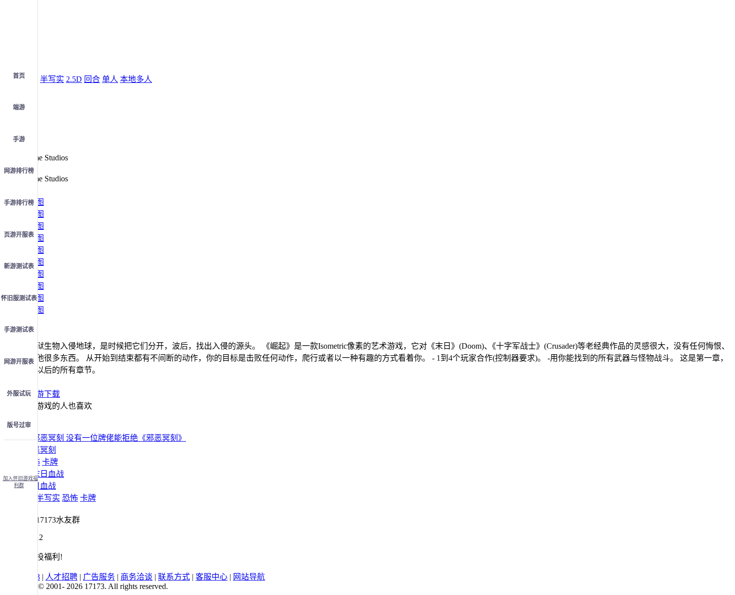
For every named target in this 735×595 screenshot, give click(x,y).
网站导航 (249, 577)
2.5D (74, 79)
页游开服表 (19, 234)
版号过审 (19, 425)
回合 (92, 79)
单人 (110, 79)
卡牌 (50, 462)
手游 (19, 139)
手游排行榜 (19, 202)
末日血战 (40, 486)
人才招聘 (62, 577)
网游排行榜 (19, 170)
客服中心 (212, 577)
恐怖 (70, 498)
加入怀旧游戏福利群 (20, 482)
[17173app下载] (19, 455)
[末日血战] (44, 474)
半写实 (52, 79)
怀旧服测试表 (19, 298)
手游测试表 (19, 329)
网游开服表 (19, 361)
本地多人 (136, 79)
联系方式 (174, 577)
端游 (19, 107)
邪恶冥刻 (40, 450)
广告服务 (99, 577)
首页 (19, 75)
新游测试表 (19, 266)
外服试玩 (19, 393)
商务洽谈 (136, 577)
